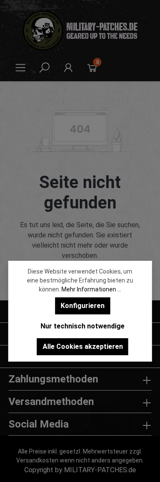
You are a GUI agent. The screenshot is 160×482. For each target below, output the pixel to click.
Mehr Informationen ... (91, 289)
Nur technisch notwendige (83, 326)
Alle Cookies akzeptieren (83, 346)
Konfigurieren (83, 306)
